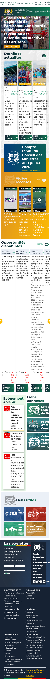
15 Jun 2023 (40, 211)
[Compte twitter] (37, 581)
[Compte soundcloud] (48, 581)
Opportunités (11, 609)
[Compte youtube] (40, 581)
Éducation (39, 84)
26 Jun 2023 (11, 211)
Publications (33, 590)
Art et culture (8, 408)
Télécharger (37, 170)
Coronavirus (11, 634)
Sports (12, 84)
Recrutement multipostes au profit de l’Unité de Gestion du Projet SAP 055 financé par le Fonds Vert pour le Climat (23, 267)
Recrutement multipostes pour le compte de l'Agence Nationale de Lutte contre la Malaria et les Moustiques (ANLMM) (37, 268)
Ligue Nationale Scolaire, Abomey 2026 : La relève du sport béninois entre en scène (9, 113)
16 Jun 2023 (26, 211)
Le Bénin (30, 609)
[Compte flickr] (44, 581)
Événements (10, 618)
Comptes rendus (14, 92)
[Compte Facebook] (34, 581)
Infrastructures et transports (38, 190)
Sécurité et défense (8, 455)
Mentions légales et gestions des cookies (34, 673)
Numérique (11, 189)
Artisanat (25, 84)
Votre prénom (6, 563)
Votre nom (16, 563)
